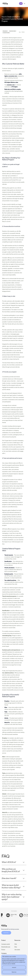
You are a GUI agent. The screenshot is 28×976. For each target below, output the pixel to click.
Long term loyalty (6, 32)
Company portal (5, 944)
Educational (5, 31)
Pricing (3, 949)
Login (21, 3)
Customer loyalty (12, 31)
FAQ (15, 944)
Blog (15, 947)
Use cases (17, 949)
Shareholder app (5, 947)
